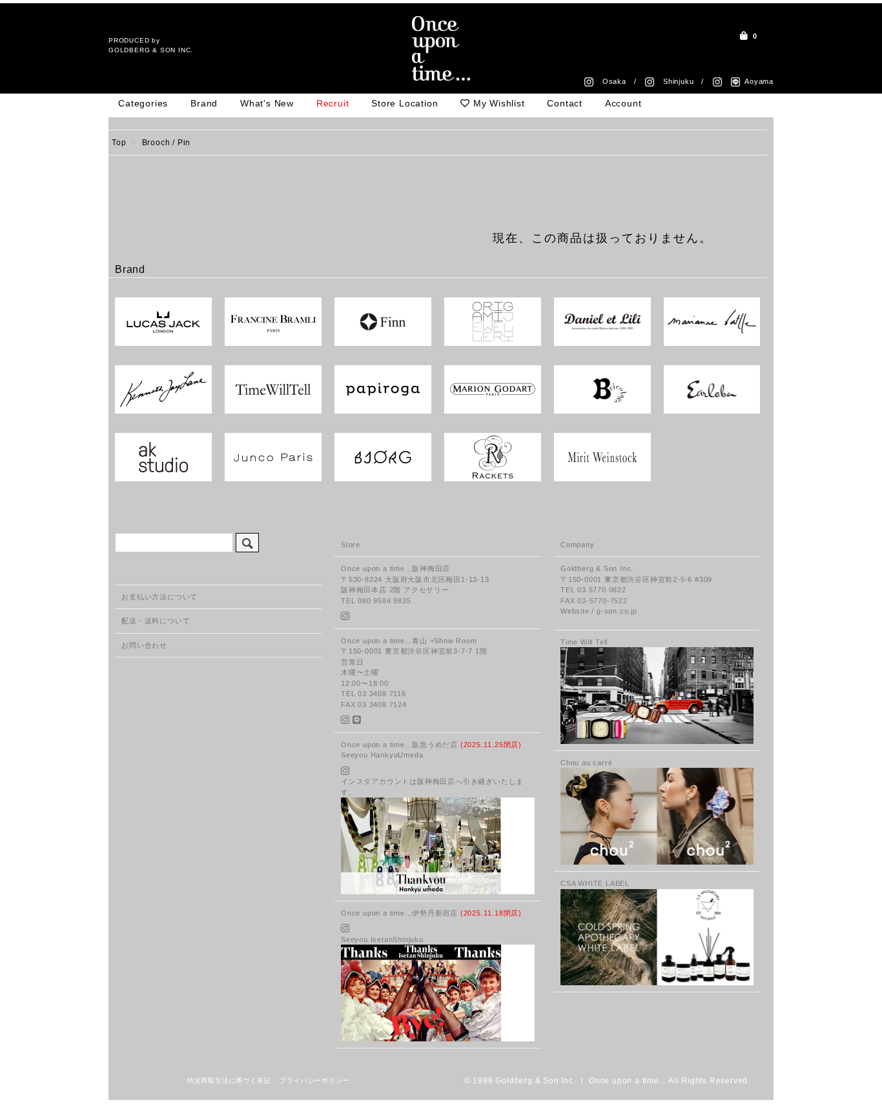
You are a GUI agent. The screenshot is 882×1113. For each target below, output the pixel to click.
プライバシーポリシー (314, 1080)
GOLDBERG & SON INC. (150, 50)
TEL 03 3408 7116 (373, 693)
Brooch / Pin (166, 142)
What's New (267, 103)
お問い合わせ (144, 645)
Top (119, 142)
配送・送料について (155, 621)
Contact (564, 103)
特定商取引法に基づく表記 (229, 1080)
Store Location (404, 103)
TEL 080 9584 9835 (376, 601)
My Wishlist (497, 103)
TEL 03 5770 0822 (593, 590)
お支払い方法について (159, 597)
